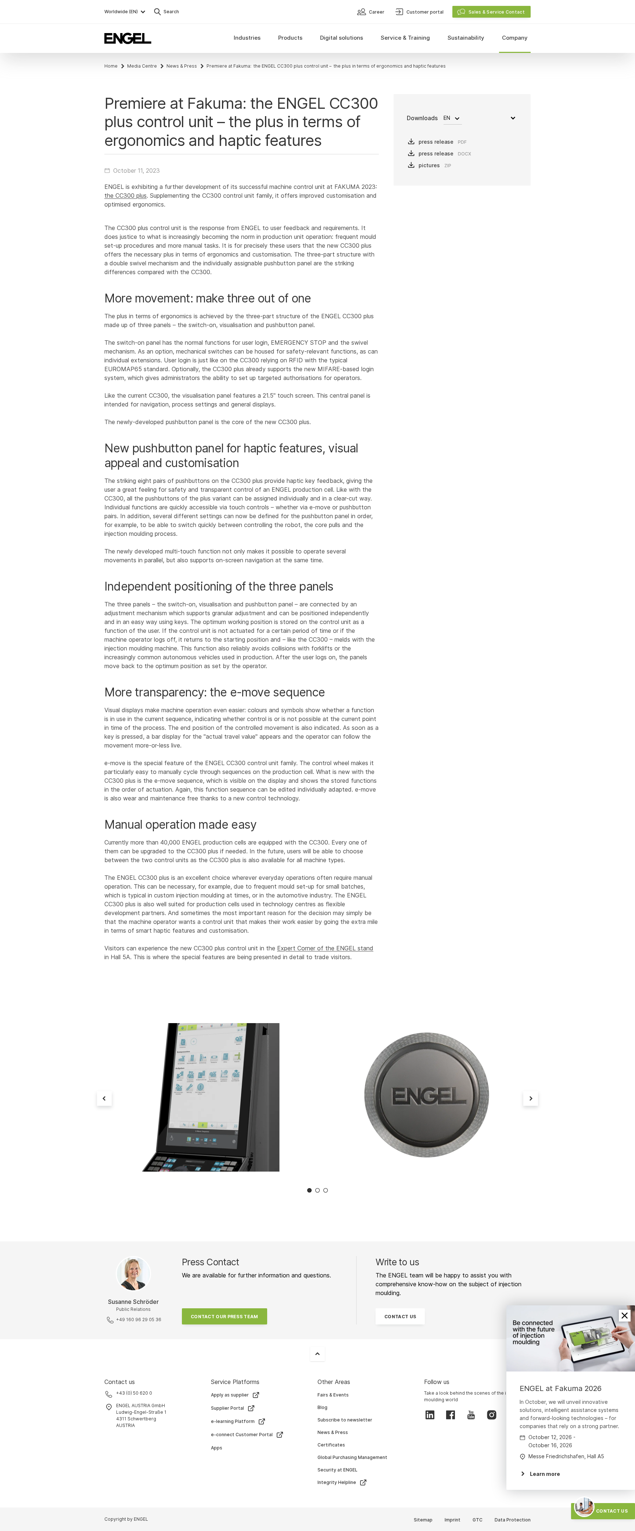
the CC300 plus (125, 195)
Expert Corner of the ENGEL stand (325, 948)
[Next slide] (530, 1098)
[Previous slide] (104, 1098)
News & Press (181, 66)
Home (111, 66)
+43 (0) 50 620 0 (134, 1393)
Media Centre (142, 66)
